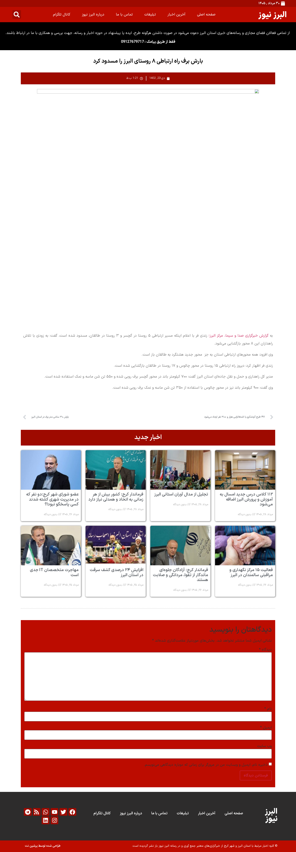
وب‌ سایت (264, 746)
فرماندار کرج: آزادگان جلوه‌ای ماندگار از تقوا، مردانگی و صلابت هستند (180, 575)
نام (268, 709)
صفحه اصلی (206, 14)
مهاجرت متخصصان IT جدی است (54, 572)
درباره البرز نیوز (93, 14)
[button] (16, 14)
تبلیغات (150, 14)
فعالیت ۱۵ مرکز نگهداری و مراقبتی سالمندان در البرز (251, 572)
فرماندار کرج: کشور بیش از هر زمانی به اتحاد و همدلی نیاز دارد (115, 497)
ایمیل (266, 727)
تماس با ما (124, 14)
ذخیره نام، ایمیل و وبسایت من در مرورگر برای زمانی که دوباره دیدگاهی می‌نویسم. (206, 765)
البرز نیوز (272, 14)
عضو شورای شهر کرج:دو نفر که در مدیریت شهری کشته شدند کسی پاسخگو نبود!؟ (52, 499)
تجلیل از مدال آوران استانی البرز (181, 494)
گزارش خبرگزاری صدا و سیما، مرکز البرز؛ (238, 335)
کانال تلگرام (61, 14)
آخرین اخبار (176, 14)
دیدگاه (265, 650)
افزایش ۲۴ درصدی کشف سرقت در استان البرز (116, 572)
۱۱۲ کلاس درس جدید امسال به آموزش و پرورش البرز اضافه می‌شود (246, 499)
